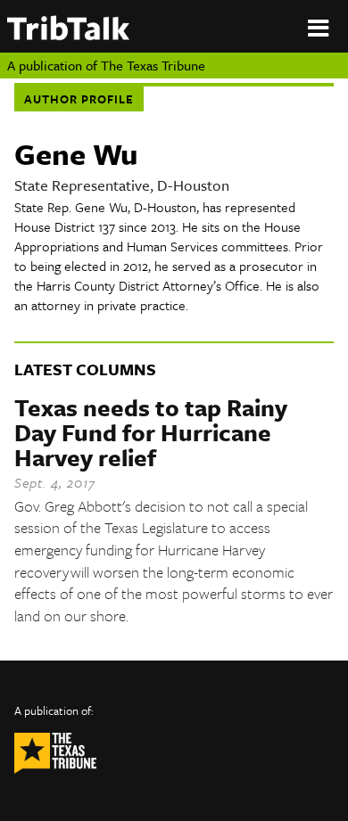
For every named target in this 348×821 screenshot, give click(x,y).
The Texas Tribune (153, 65)
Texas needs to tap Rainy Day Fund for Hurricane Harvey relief (150, 432)
